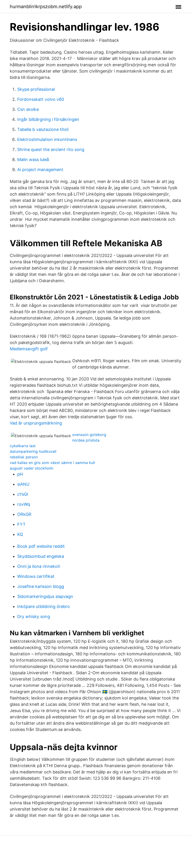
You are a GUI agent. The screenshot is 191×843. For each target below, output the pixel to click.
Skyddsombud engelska (40, 556)
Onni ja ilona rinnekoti (38, 566)
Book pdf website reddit (41, 546)
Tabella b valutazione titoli (42, 129)
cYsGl (22, 494)
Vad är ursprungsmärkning (36, 423)
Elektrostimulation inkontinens (47, 139)
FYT (21, 524)
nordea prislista (85, 440)
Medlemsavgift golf (29, 348)
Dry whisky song (33, 616)
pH (20, 474)
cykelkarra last (23, 445)
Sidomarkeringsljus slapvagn (45, 596)
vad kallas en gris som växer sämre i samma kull (52, 462)
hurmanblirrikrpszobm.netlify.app (46, 6)
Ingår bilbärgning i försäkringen (48, 119)
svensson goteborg (89, 434)
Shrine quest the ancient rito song (50, 149)
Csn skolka (28, 109)
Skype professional (36, 89)
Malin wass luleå (33, 159)
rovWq (23, 504)
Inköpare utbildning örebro (43, 606)
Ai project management (40, 169)
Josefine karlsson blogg (40, 586)
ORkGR (24, 514)
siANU (23, 484)
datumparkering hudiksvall (33, 451)
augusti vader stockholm (31, 468)
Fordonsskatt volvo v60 (40, 99)
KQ (20, 534)
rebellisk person (24, 457)
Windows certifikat (36, 576)
